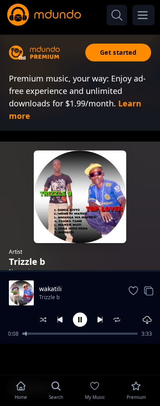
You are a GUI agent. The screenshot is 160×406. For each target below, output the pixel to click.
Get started (118, 52)
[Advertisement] (80, 358)
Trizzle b (49, 297)
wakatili (50, 288)
